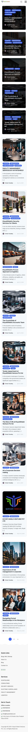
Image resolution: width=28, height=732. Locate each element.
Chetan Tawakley (11, 24)
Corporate (7, 10)
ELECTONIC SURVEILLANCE (9, 689)
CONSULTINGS (5, 683)
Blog (2, 662)
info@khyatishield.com (9, 714)
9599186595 (6, 708)
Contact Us (4, 665)
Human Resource (8, 419)
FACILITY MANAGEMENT (8, 692)
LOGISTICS (4, 695)
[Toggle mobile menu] (25, 2)
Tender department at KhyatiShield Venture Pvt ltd (13, 124)
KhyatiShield (8, 14)
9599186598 (6, 711)
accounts (7, 90)
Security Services (17, 42)
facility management (10, 12)
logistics (17, 68)
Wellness (6, 615)
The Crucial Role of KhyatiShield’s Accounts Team (13, 98)
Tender (15, 119)
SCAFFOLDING (5, 680)
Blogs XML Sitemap (6, 656)
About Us (3, 659)
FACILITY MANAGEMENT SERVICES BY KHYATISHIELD (13, 19)
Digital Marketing (16, 10)
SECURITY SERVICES (7, 686)
